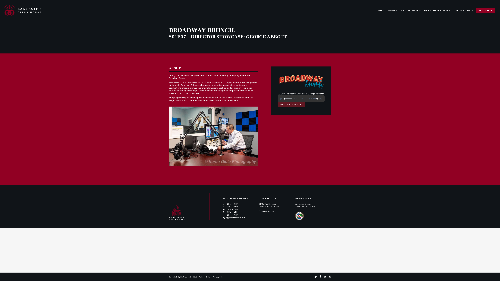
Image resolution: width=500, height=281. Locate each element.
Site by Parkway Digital (202, 277)
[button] (291, 104)
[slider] (288, 98)
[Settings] (321, 99)
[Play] (281, 99)
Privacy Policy (218, 277)
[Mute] (310, 99)
